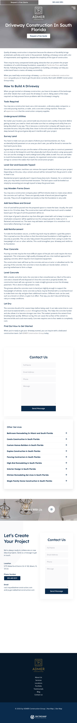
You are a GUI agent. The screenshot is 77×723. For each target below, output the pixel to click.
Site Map (58, 708)
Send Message (38, 408)
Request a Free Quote (19, 2)
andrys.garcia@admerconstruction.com (19, 590)
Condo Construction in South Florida (23, 439)
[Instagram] (51, 509)
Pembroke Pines (53, 65)
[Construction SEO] (38, 717)
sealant (28, 311)
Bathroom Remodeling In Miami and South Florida (30, 433)
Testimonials (38, 689)
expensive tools (12, 111)
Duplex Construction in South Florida (23, 451)
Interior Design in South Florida (21, 469)
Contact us (38, 695)
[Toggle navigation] (73, 8)
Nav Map (50, 708)
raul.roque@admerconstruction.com (18, 587)
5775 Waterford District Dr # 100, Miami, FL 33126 (20, 567)
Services (38, 680)
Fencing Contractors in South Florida (23, 457)
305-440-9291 (57, 2)
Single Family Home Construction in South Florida (29, 481)
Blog (38, 692)
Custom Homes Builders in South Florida (25, 445)
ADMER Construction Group (33, 333)
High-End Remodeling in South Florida (24, 463)
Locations (38, 683)
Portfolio (38, 686)
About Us (38, 677)
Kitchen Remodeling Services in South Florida (28, 475)
